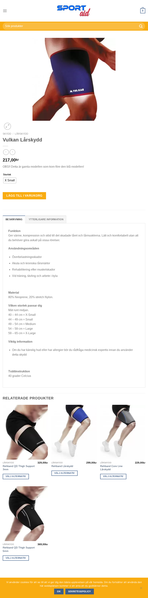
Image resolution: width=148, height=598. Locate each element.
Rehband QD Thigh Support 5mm (19, 549)
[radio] (9, 180)
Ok (59, 591)
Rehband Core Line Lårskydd (111, 468)
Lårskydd (21, 133)
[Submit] (141, 26)
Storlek (7, 174)
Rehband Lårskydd (62, 466)
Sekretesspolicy (79, 591)
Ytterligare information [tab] (46, 219)
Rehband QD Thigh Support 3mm (19, 468)
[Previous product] (12, 152)
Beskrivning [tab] (14, 219)
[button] (5, 10)
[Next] (16, 124)
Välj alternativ (16, 476)
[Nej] (141, 589)
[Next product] (6, 152)
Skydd (7, 133)
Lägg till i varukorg (24, 195)
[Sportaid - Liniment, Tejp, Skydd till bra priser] (74, 10)
